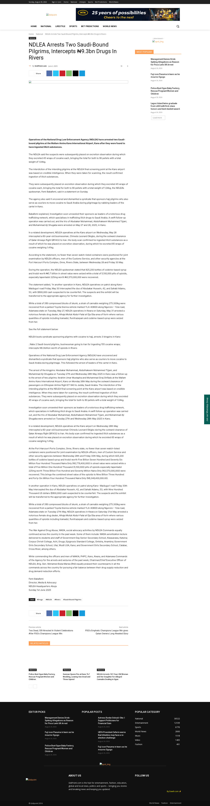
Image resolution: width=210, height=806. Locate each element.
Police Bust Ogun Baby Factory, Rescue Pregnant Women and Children (42, 676)
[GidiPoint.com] (30, 66)
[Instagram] (167, 2)
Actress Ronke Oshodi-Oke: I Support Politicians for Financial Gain (111, 720)
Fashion (164, 803)
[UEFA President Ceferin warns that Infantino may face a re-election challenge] (89, 736)
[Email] (75, 73)
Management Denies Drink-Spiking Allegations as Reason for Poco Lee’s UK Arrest (165, 62)
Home (31, 34)
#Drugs (40, 599)
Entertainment (175, 803)
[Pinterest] (62, 73)
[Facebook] (163, 2)
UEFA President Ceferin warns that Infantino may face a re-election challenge (112, 735)
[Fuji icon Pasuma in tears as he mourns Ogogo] (142, 78)
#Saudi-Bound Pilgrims (72, 599)
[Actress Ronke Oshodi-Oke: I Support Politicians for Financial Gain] (89, 721)
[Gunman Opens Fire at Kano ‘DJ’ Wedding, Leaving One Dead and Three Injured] (78, 660)
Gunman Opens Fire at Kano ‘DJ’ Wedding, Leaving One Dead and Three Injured (76, 676)
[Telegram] (82, 73)
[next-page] (35, 686)
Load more (157, 117)
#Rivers (57, 599)
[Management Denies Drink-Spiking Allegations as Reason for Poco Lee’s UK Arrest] (142, 63)
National (39, 34)
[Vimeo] (175, 2)
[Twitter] (171, 2)
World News (154, 803)
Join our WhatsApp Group (207, 409)
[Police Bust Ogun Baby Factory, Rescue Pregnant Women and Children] (44, 660)
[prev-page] (30, 686)
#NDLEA (49, 599)
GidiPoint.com (41, 66)
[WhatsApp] (69, 73)
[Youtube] (179, 2)
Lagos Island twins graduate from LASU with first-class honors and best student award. (165, 106)
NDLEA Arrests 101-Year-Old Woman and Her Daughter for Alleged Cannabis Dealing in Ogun (112, 676)
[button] (177, 26)
